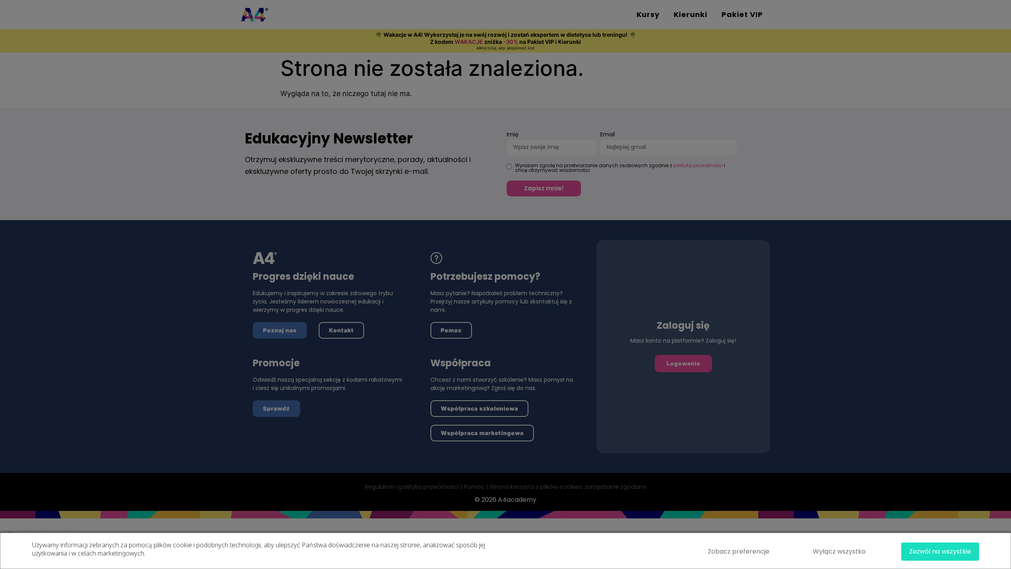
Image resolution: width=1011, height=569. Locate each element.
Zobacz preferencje (738, 551)
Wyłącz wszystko (839, 551)
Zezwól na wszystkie (940, 551)
